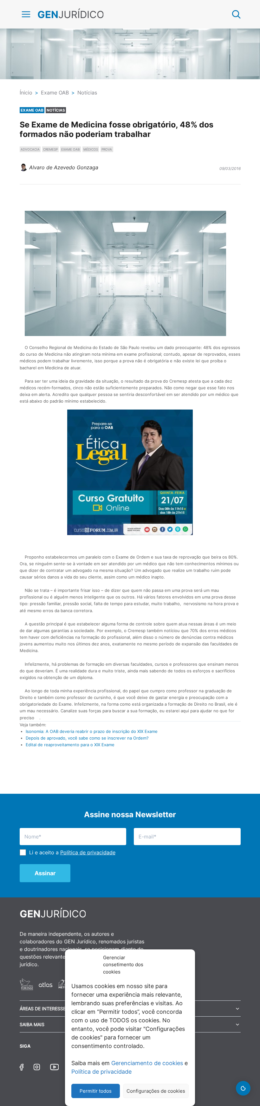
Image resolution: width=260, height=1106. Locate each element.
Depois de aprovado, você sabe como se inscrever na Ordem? (87, 738)
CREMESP (50, 149)
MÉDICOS (90, 149)
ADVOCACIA (30, 149)
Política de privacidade (101, 1071)
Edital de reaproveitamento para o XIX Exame (70, 744)
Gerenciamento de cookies (147, 1063)
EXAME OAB (70, 149)
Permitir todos (96, 1091)
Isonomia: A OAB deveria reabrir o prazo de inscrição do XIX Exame (92, 731)
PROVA (106, 149)
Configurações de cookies (156, 1091)
